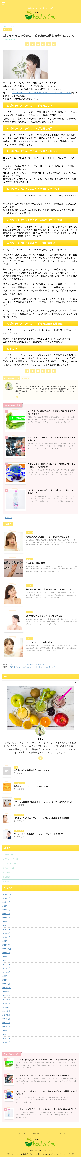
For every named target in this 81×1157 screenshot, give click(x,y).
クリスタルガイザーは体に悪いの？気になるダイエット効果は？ (43, 1075)
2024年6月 (6, 898)
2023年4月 (6, 933)
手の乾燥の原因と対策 (35, 563)
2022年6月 (6, 964)
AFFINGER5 (72, 1154)
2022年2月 (6, 980)
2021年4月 (6, 1019)
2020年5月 (6, 1030)
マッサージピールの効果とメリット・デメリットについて (38, 834)
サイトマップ (61, 1133)
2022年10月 (6, 949)
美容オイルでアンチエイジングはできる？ (32, 786)
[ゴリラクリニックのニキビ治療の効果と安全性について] (43, 44)
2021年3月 (6, 1023)
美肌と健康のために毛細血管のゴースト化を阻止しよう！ (50, 589)
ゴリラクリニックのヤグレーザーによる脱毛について (28, 664)
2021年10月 (6, 995)
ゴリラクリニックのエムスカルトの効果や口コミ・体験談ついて (32, 667)
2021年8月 (6, 1003)
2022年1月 (6, 984)
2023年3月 (6, 937)
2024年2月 (6, 910)
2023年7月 (6, 921)
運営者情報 (36, 1133)
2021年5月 (6, 1015)
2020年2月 (6, 1042)
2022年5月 (6, 968)
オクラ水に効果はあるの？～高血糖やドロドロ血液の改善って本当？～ (46, 1059)
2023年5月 (6, 929)
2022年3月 (6, 976)
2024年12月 (6, 894)
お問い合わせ (26, 1133)
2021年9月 (6, 999)
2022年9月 (6, 953)
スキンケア (8, 518)
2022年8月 (6, 957)
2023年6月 (6, 925)
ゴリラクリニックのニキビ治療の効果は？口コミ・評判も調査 (41, 92)
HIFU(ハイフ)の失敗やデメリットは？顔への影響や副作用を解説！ (42, 818)
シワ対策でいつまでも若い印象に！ (41, 642)
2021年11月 (6, 992)
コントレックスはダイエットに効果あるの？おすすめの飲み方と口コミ (46, 1109)
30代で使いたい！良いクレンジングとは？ (44, 616)
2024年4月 (6, 902)
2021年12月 (6, 988)
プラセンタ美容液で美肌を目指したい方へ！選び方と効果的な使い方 (43, 802)
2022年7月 (6, 960)
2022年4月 (6, 972)
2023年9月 (6, 914)
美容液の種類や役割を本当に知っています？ (33, 770)
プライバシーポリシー (48, 1133)
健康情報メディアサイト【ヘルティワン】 (40, 1150)
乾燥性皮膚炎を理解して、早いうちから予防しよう (48, 537)
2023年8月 (6, 918)
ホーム (18, 1133)
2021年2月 (6, 1027)
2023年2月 (6, 941)
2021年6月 (6, 1011)
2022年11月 (6, 945)
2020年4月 (6, 1034)
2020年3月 (6, 1038)
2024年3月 (6, 906)
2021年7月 (6, 1007)
